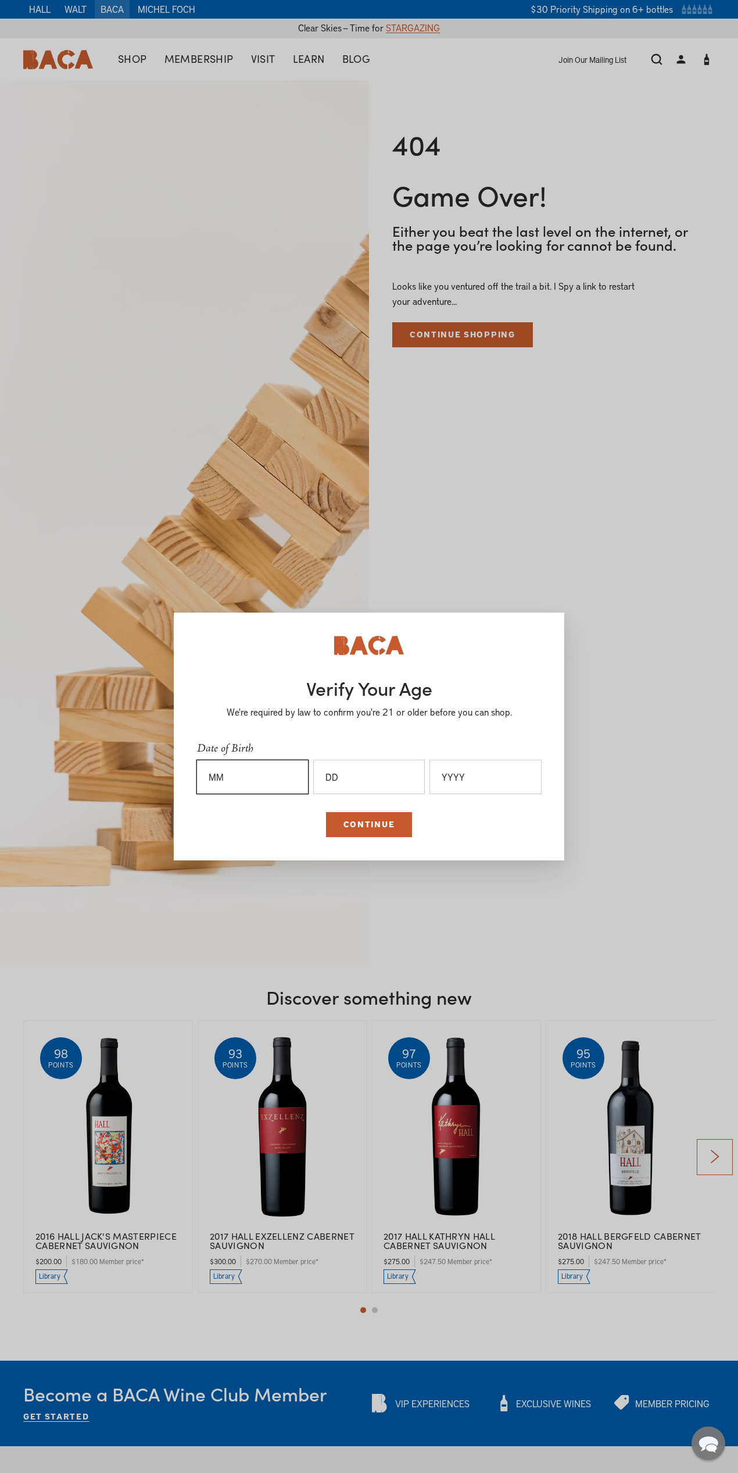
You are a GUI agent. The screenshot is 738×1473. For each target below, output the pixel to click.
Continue (369, 824)
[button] (708, 1443)
